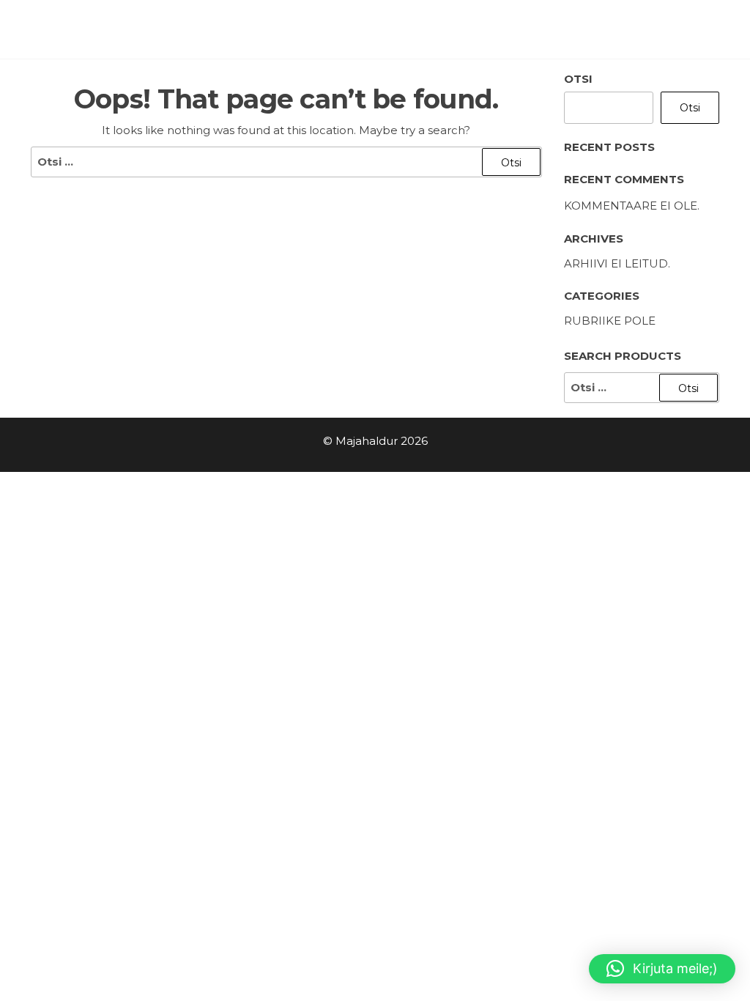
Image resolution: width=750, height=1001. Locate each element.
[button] (662, 968)
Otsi (578, 79)
